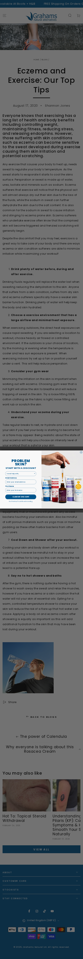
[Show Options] (35, 473)
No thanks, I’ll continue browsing (20, 501)
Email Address (11, 478)
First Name (9, 486)
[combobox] (20, 473)
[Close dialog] (81, 452)
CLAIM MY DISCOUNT (20, 497)
